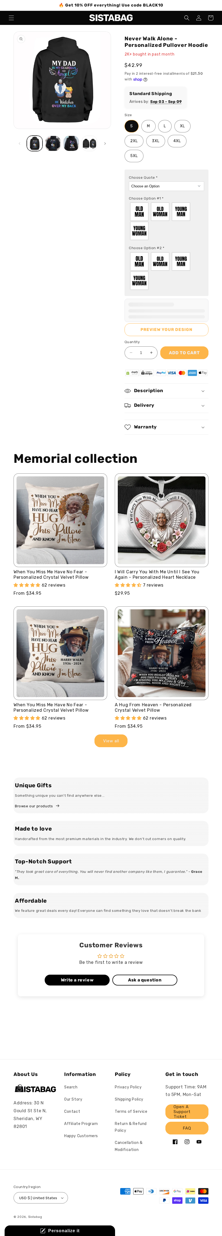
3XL (155, 141)
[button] (11, 18)
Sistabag (35, 1217)
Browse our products (34, 806)
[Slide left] (19, 143)
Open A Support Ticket (182, 1111)
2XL (134, 141)
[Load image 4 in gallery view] (89, 143)
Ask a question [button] (144, 980)
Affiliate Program (81, 1123)
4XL (177, 141)
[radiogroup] (166, 221)
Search (71, 1087)
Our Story (73, 1099)
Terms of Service (131, 1111)
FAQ (187, 1128)
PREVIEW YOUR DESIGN (166, 329)
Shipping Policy (129, 1099)
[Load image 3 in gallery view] (71, 143)
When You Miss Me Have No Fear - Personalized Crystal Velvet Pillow (51, 574)
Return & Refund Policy (131, 1127)
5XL (134, 156)
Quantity (132, 342)
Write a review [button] (77, 980)
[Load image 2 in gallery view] (53, 143)
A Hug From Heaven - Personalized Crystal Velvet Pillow (153, 707)
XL (182, 126)
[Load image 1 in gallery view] (35, 143)
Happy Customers (81, 1136)
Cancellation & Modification (128, 1146)
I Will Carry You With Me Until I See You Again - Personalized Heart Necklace (157, 574)
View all (111, 741)
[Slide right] (105, 143)
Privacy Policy (128, 1087)
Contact (72, 1111)
